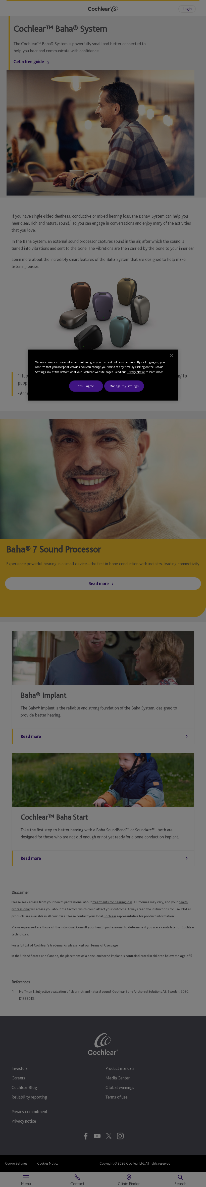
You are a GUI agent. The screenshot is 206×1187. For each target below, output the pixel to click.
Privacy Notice (136, 372)
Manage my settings (124, 386)
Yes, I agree (86, 386)
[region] (103, 375)
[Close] (171, 355)
